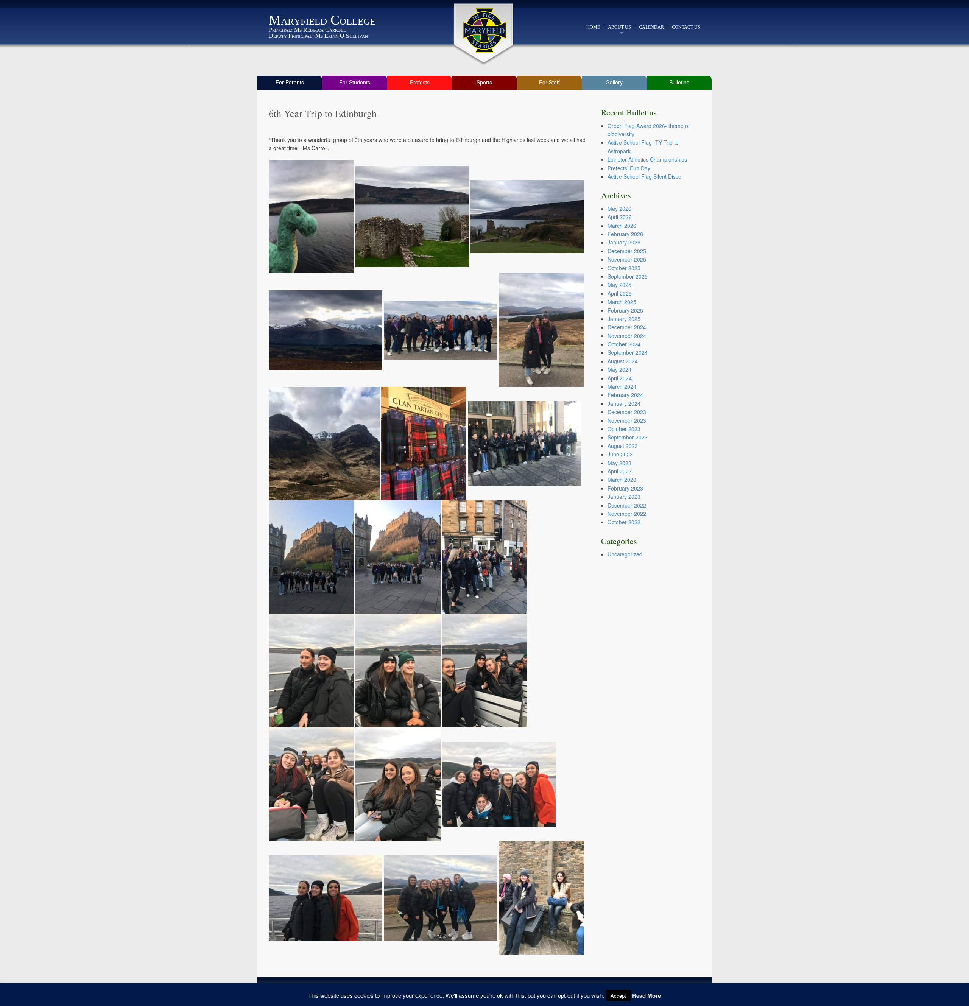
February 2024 (625, 395)
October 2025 (624, 268)
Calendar (651, 27)
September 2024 (628, 352)
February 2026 (625, 234)
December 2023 (627, 412)
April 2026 (620, 217)
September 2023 (628, 437)
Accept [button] (618, 995)
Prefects (420, 82)
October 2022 (624, 522)
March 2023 (622, 479)
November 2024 (627, 335)
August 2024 (623, 361)
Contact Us (686, 27)
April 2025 (620, 293)
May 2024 (619, 369)
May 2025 (619, 284)
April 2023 (620, 471)
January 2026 (624, 242)
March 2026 (622, 225)
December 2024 (627, 327)
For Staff (549, 82)
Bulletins (679, 82)
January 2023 (624, 496)
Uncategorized (625, 554)
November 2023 (627, 420)
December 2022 (627, 505)
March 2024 (622, 386)
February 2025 (625, 310)
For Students (354, 82)
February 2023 (625, 488)
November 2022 (627, 513)
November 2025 (627, 259)
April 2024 (620, 378)
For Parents (290, 82)
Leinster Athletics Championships (647, 159)
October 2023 (624, 429)
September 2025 (628, 276)
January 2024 (624, 403)
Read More (646, 995)
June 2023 (620, 454)
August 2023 (623, 446)
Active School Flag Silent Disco (644, 176)
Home (593, 27)
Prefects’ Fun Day (629, 168)
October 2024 (624, 344)
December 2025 (627, 251)
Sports (484, 82)
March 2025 (622, 301)
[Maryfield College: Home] (485, 30)
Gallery (614, 82)
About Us (619, 27)
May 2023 (619, 463)
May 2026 (619, 208)
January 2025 (624, 318)
